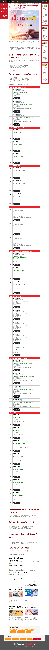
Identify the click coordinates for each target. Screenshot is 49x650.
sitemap (36, 647)
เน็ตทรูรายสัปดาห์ (21, 629)
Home (9, 1)
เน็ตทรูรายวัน (13, 629)
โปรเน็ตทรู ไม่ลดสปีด (16, 3)
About (13, 1)
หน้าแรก (10, 3)
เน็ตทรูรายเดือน (30, 629)
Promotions (45, 1)
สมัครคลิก (16, 98)
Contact (17, 1)
